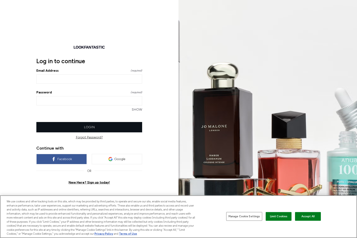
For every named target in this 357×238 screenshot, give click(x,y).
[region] (178, 216)
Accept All (308, 216)
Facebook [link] (64, 159)
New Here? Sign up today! (89, 182)
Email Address (89, 70)
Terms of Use (128, 233)
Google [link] (119, 159)
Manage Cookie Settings (244, 216)
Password (89, 92)
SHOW (137, 109)
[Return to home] (89, 47)
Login (89, 127)
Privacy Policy (103, 233)
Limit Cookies (279, 216)
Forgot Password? (89, 137)
